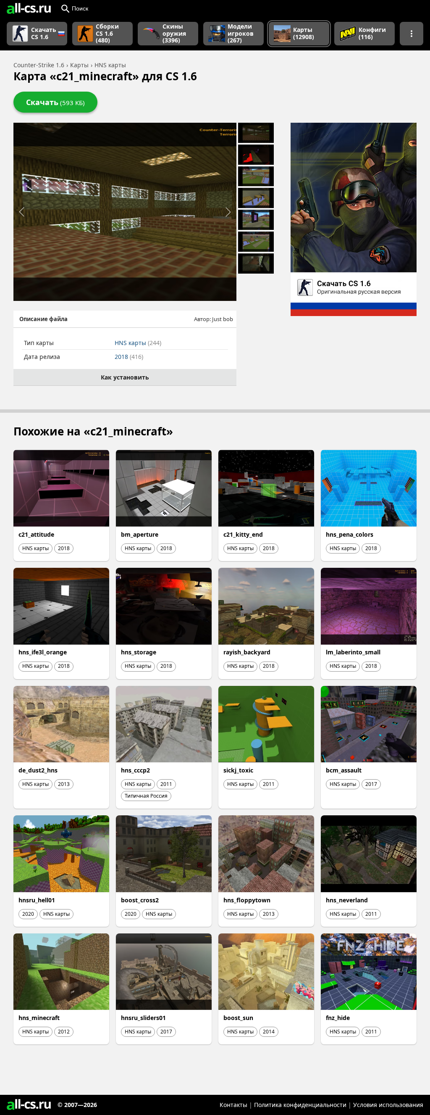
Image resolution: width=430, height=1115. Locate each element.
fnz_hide (338, 1018)
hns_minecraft (39, 1018)
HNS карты (138, 343)
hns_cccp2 (135, 770)
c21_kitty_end (243, 534)
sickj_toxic (238, 770)
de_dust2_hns (38, 770)
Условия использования (388, 1105)
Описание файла (43, 319)
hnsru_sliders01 (143, 1018)
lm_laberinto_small (353, 652)
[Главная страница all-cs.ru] (29, 8)
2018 (129, 357)
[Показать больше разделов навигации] (411, 33)
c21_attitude (36, 534)
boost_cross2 (140, 900)
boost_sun (238, 1018)
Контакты (233, 1105)
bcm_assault (344, 770)
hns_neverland (347, 900)
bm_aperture (139, 534)
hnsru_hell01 (36, 900)
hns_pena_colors (349, 534)
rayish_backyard (246, 652)
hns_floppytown (246, 900)
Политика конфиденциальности (300, 1105)
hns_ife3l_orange (42, 652)
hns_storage (138, 652)
